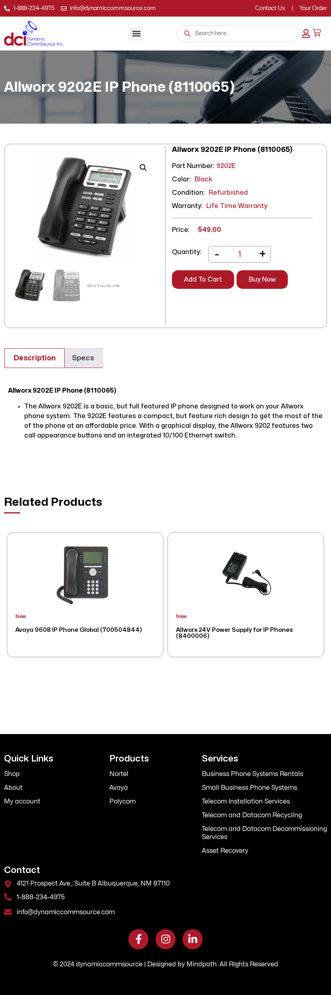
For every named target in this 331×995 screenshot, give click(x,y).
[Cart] (316, 32)
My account (22, 801)
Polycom (122, 801)
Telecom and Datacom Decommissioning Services (264, 833)
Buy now (262, 279)
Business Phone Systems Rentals (252, 774)
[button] (136, 33)
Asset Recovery (225, 851)
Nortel (118, 774)
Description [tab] (35, 358)
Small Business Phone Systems (249, 788)
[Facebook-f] (138, 939)
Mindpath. (202, 964)
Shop (12, 774)
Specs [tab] (83, 358)
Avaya (118, 788)
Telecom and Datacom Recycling (252, 815)
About (13, 788)
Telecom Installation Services (246, 801)
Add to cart (203, 279)
